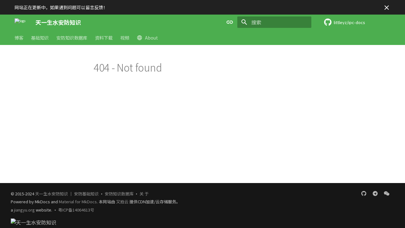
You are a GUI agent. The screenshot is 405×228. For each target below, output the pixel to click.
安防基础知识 (86, 194)
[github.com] (364, 193)
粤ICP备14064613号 (76, 210)
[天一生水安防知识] (20, 22)
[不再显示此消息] (386, 7)
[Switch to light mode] (229, 22)
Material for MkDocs (78, 202)
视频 (124, 38)
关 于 (144, 194)
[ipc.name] (375, 193)
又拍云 (122, 202)
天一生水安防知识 (51, 194)
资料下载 (104, 38)
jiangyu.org (24, 210)
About (151, 38)
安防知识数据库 (71, 38)
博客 (19, 38)
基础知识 (40, 38)
